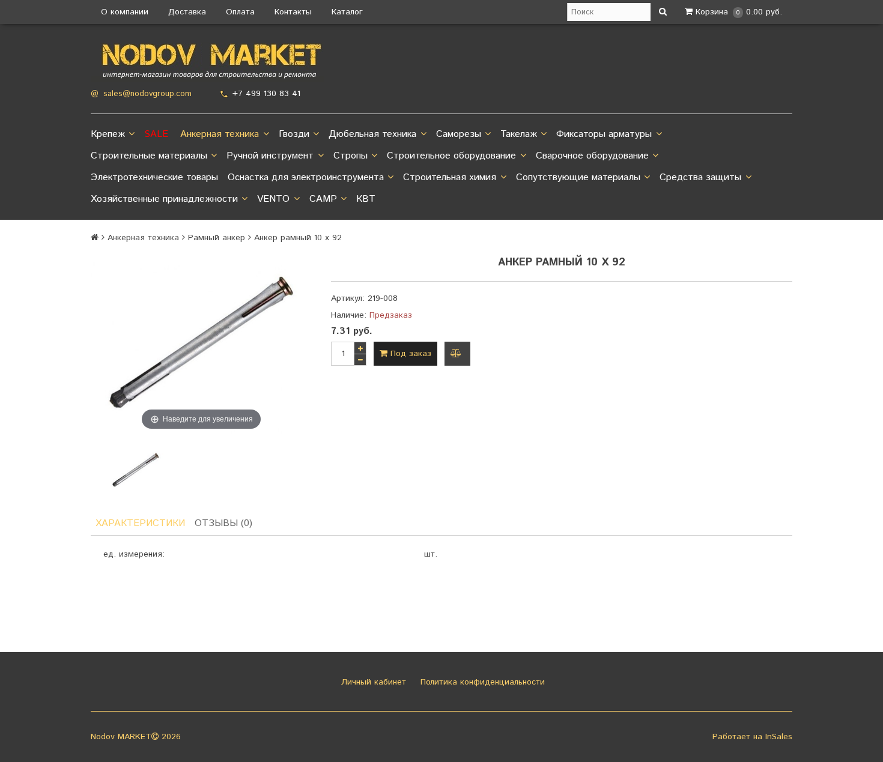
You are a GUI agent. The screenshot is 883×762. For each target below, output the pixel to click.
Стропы (350, 156)
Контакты (293, 12)
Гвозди (294, 134)
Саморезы (458, 134)
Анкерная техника (219, 134)
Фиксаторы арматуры (604, 134)
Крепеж (108, 134)
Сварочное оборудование (592, 156)
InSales (778, 737)
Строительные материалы (149, 156)
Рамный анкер (216, 238)
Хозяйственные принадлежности (164, 199)
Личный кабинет (372, 682)
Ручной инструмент (270, 156)
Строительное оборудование (451, 156)
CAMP (323, 199)
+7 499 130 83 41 (266, 94)
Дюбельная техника (372, 134)
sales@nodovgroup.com (147, 94)
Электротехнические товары (154, 177)
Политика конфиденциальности (481, 682)
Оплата (240, 12)
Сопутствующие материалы (578, 177)
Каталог (347, 12)
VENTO (273, 199)
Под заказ (409, 354)
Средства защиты (700, 177)
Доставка (187, 12)
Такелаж (518, 134)
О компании (124, 12)
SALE (156, 134)
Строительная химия (449, 177)
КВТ (365, 199)
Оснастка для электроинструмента (306, 177)
